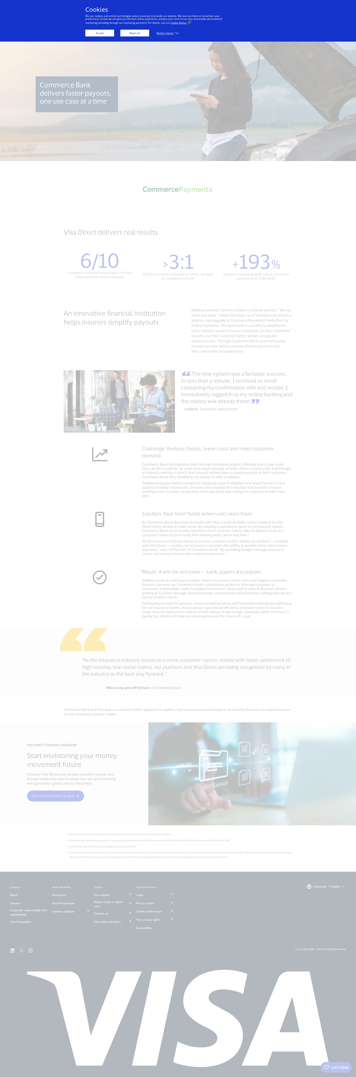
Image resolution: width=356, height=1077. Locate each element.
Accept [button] (100, 33)
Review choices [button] (165, 33)
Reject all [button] (135, 33)
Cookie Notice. (178, 23)
